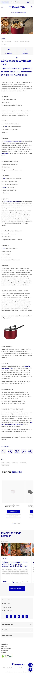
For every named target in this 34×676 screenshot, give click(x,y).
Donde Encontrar (4, 650)
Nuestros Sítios (6, 607)
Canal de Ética (4, 646)
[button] (30, 669)
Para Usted (5, 2)
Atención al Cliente (7, 600)
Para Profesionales (15, 2)
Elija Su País (3, 652)
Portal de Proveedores (6, 648)
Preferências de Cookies (22, 672)
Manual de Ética (4, 644)
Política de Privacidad (10, 672)
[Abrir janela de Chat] (30, 665)
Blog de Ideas (6, 603)
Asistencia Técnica (7, 611)
